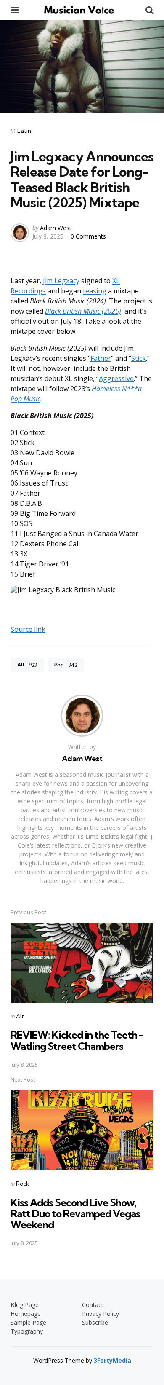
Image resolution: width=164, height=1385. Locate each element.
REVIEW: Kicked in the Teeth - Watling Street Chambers (77, 1040)
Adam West (55, 228)
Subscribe (95, 1322)
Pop (65, 664)
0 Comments (88, 236)
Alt (27, 664)
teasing (94, 290)
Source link (28, 629)
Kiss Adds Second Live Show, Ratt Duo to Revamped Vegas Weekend (75, 1213)
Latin (24, 130)
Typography (27, 1331)
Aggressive (116, 378)
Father (100, 358)
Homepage (26, 1314)
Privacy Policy (100, 1314)
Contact (92, 1305)
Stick (138, 358)
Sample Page (28, 1322)
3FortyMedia (112, 1360)
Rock (22, 1183)
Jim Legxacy (61, 280)
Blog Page (25, 1305)
